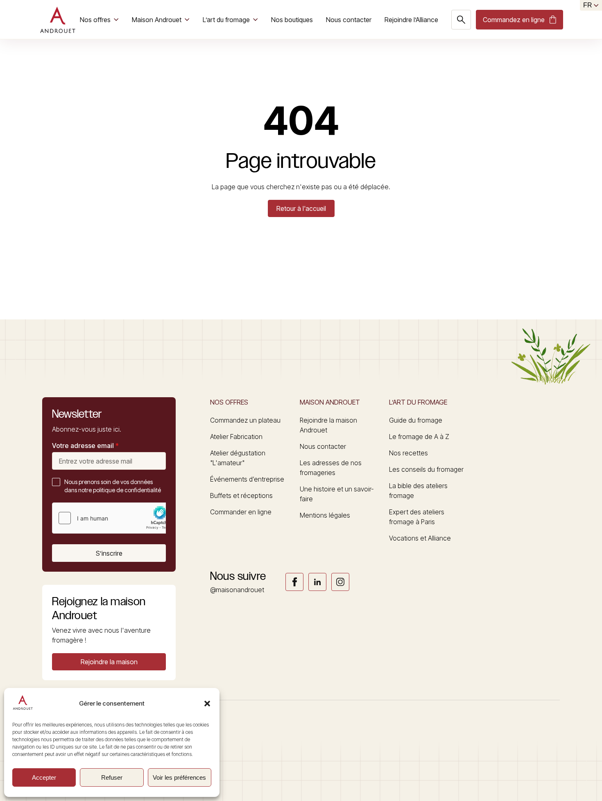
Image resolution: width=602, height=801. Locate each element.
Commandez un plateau (245, 420)
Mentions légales (325, 515)
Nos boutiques (292, 20)
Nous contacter (348, 20)
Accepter (44, 777)
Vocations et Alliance (420, 538)
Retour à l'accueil (301, 208)
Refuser (111, 777)
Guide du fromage (415, 420)
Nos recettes (408, 453)
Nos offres (95, 20)
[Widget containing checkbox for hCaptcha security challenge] (114, 518)
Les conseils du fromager (426, 469)
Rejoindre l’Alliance (411, 20)
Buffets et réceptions (241, 495)
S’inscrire (109, 553)
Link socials (294, 582)
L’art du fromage (226, 20)
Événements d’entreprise (247, 479)
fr (587, 5)
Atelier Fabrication (236, 436)
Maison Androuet (156, 20)
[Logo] (57, 19)
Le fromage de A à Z (419, 436)
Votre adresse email (85, 445)
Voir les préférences (179, 777)
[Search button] (461, 19)
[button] (207, 703)
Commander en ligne (241, 512)
